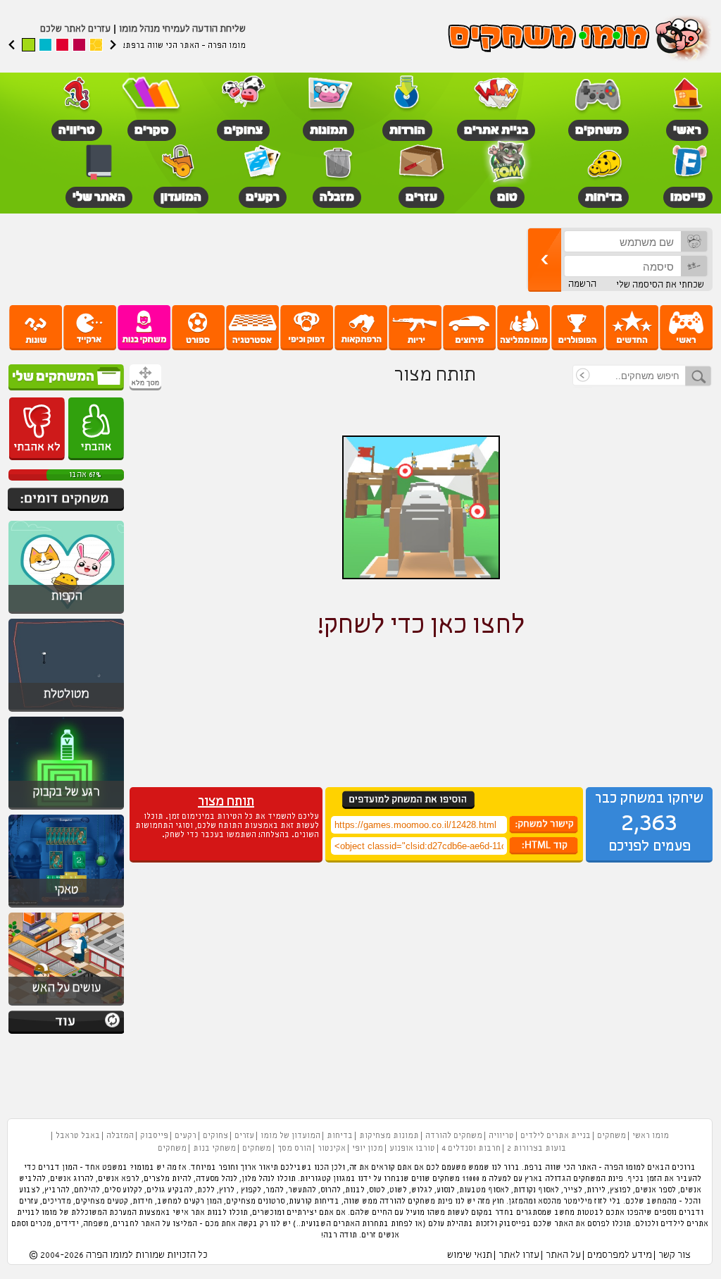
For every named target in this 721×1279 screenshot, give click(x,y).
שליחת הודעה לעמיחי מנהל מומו (182, 29)
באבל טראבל (78, 1136)
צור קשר (674, 1255)
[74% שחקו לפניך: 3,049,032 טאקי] (66, 905)
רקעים (185, 1136)
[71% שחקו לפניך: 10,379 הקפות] (66, 611)
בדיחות (340, 1136)
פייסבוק (154, 1136)
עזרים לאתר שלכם (75, 29)
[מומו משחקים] (580, 40)
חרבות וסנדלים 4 (471, 1148)
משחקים (611, 1136)
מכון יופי (367, 1148)
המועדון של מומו (290, 1136)
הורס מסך (294, 1148)
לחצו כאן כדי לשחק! (421, 625)
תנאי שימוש (469, 1255)
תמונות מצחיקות (389, 1136)
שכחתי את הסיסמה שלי (660, 285)
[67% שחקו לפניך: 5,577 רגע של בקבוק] (66, 807)
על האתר (563, 1255)
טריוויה (501, 1136)
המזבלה (120, 1136)
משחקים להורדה (453, 1136)
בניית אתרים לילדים (555, 1136)
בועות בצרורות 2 (536, 1148)
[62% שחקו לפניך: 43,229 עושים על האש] (66, 1003)
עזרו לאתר (519, 1255)
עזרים (244, 1136)
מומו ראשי (650, 1136)
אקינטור (332, 1148)
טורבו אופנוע (412, 1148)
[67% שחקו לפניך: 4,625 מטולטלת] (66, 709)
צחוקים (215, 1136)
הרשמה (582, 284)
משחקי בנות (214, 1148)
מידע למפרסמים (619, 1255)
